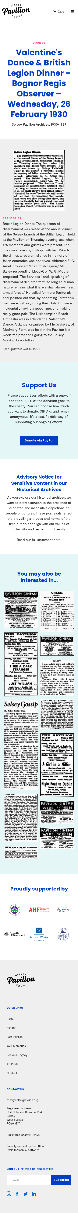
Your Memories (16, 1045)
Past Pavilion (15, 1036)
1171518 (36, 1134)
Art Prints (12, 1064)
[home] (25, 11)
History (11, 1027)
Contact (12, 1073)
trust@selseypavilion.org (22, 1100)
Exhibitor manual (17, 1150)
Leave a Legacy (17, 1055)
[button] (58, 12)
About (10, 1018)
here (57, 540)
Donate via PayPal (39, 440)
